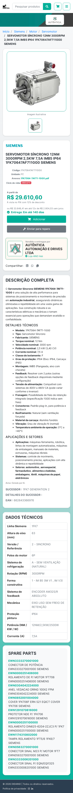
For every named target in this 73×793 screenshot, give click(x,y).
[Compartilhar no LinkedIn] (27, 266)
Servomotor (49, 31)
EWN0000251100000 (23, 722)
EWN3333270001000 (23, 660)
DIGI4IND (16, 784)
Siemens (19, 31)
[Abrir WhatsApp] (64, 784)
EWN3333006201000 (23, 759)
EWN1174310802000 (22, 734)
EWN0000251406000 (23, 673)
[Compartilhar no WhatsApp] (32, 266)
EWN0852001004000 (23, 697)
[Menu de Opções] (66, 6)
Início (6, 31)
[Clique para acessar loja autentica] (55, 20)
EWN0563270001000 (23, 747)
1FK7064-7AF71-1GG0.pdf (35, 178)
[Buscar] (47, 6)
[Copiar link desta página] (37, 265)
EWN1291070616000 (22, 710)
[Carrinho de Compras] (57, 6)
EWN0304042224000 (23, 685)
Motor (33, 31)
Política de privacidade (14, 788)
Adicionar (38, 219)
